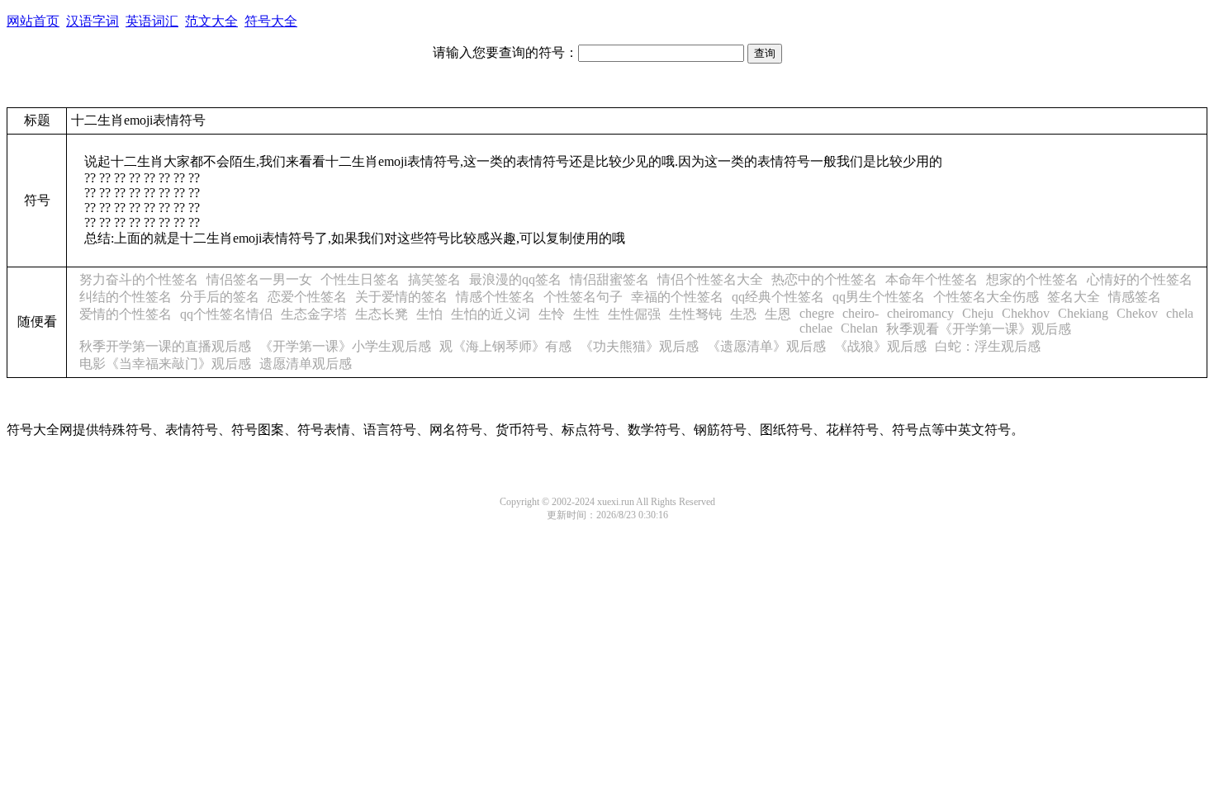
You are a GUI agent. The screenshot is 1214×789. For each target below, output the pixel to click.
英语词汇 (152, 21)
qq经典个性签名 (778, 297)
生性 (586, 314)
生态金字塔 (314, 314)
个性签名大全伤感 (986, 297)
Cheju (977, 313)
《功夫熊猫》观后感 (639, 346)
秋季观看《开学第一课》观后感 (978, 329)
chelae (815, 328)
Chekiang (1083, 313)
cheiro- (860, 313)
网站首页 (33, 21)
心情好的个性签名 (1140, 279)
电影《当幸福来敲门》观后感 (165, 364)
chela (1179, 313)
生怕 (429, 314)
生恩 (778, 314)
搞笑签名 (434, 279)
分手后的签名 (219, 297)
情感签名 (1134, 297)
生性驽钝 (695, 314)
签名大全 (1073, 297)
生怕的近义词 (490, 314)
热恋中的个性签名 (824, 279)
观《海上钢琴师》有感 (505, 346)
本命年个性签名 (931, 279)
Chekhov (1026, 313)
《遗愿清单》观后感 (766, 346)
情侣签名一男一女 (259, 279)
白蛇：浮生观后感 (988, 346)
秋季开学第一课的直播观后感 (165, 346)
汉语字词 (92, 21)
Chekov (1137, 313)
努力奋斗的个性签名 (138, 279)
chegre (816, 313)
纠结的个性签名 (125, 297)
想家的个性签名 (1032, 279)
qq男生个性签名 (878, 297)
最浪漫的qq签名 (515, 279)
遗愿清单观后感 (305, 364)
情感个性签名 (495, 297)
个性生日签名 (360, 279)
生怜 (551, 314)
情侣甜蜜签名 (609, 279)
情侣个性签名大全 (710, 279)
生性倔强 (634, 314)
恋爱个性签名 (307, 297)
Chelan (859, 328)
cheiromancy (920, 313)
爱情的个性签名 (125, 314)
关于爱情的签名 (401, 297)
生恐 (743, 314)
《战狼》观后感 (880, 346)
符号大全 (270, 21)
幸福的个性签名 (677, 297)
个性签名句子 (583, 297)
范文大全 (211, 21)
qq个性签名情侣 (226, 314)
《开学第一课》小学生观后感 (345, 346)
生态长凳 (381, 314)
